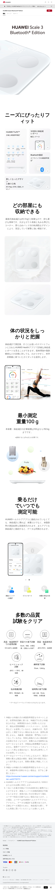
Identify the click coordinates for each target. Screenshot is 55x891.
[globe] (3, 876)
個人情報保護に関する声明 (26, 879)
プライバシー (35, 879)
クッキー (41, 879)
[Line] (15, 870)
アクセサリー (11, 840)
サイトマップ (5, 879)
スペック (9, 13)
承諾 (46, 887)
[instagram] (9, 870)
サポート (15, 13)
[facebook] (4, 870)
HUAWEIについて (7, 855)
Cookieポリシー (27, 888)
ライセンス (47, 879)
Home (4, 840)
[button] (45, 2)
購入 (49, 10)
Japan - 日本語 (7, 877)
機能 (4, 13)
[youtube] (12, 870)
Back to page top (50, 881)
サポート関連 (6, 852)
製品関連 (5, 845)
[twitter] (6, 870)
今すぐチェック (40, 6)
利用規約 (17, 879)
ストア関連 (6, 848)
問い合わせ (12, 879)
